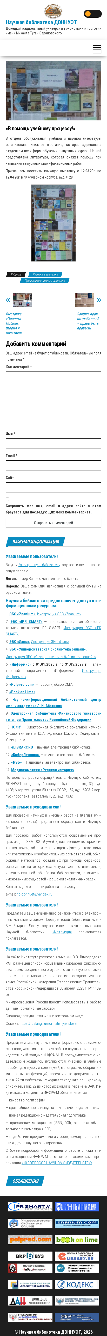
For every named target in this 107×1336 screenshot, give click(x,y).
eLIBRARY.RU (22, 747)
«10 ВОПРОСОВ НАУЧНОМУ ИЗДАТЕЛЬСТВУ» (57, 1163)
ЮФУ (16, 727)
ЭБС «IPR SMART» (26, 621)
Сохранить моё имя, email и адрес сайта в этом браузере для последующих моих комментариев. (53, 509)
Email (11, 455)
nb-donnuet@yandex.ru (34, 894)
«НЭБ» (16, 762)
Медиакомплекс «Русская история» (42, 770)
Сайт (10, 477)
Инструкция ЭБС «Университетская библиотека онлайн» (51, 656)
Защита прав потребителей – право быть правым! (88, 321)
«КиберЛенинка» (25, 754)
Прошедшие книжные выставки (44, 281)
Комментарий (19, 367)
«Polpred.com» (22, 684)
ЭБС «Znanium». (22, 614)
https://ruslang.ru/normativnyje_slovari (49, 1023)
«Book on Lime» (22, 692)
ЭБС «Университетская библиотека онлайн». (48, 649)
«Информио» (20, 664)
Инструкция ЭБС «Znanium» (59, 614)
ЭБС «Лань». (19, 641)
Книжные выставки (45, 274)
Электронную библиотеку (39, 564)
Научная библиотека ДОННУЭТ (41, 22)
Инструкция (62, 932)
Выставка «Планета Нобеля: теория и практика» (14, 323)
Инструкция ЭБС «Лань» (50, 641)
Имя (10, 434)
